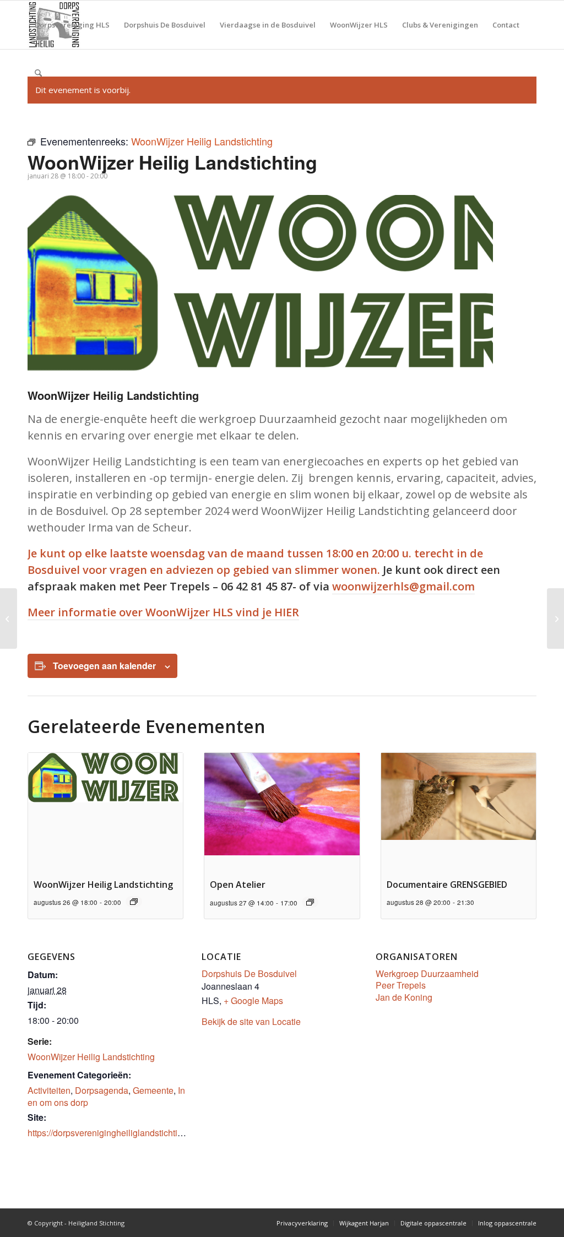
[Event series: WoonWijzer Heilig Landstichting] (134, 901)
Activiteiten (49, 1090)
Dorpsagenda (101, 1090)
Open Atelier (237, 884)
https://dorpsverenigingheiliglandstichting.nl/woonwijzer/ (136, 1132)
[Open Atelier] (555, 618)
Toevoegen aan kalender (104, 665)
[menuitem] (72, 25)
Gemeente (153, 1090)
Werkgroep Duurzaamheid (427, 973)
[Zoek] (38, 73)
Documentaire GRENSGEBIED (447, 884)
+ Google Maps (253, 1000)
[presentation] (105, 811)
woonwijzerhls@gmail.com (403, 586)
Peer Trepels (401, 985)
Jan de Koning (404, 997)
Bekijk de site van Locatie (251, 1021)
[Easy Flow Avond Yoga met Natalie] (8, 618)
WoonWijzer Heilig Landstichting (103, 884)
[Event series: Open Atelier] (310, 902)
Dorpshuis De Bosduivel (249, 973)
